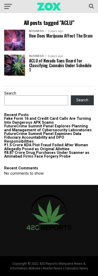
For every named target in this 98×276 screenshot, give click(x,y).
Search (10, 93)
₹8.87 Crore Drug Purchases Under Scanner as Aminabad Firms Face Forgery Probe (46, 154)
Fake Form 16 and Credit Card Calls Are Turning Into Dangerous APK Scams (47, 120)
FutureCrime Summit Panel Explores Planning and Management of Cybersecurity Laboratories (48, 128)
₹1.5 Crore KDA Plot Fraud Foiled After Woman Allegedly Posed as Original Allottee (46, 147)
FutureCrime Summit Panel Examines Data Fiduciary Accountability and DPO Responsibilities (42, 138)
